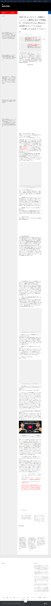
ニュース (14, 1)
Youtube (28, 599)
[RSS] (15, 12)
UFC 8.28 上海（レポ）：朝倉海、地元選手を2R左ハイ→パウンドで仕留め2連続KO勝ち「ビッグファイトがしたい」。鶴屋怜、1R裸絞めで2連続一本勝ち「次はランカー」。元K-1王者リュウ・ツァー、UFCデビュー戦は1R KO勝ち (9, 80)
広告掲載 (34, 1)
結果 (11, 1)
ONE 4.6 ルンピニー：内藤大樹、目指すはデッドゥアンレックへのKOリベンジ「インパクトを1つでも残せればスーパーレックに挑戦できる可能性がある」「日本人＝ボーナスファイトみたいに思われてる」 (31, 488)
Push (8, 1)
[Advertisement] (31, 6)
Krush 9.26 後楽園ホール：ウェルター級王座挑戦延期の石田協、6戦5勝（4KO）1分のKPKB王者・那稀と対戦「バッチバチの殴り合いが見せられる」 (9, 57)
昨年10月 (25, 148)
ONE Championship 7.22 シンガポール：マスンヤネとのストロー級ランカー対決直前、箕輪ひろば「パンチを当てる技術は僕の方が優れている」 (41, 541)
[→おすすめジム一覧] (33, 37)
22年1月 (24, 146)
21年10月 (30, 145)
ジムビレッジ (29, 1)
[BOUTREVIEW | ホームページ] (6, 6)
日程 (23, 1)
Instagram (45, 1)
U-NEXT (31, 59)
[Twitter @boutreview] (12, 12)
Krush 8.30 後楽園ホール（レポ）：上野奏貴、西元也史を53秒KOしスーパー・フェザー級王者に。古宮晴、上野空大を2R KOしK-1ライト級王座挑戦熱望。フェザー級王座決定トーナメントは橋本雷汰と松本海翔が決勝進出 (41, 567)
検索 (5, 1)
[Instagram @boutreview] (13, 12)
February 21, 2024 (24, 482)
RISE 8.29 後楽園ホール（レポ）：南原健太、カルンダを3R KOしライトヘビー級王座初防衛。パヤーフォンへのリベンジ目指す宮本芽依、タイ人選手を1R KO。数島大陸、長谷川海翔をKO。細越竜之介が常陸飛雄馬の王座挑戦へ (9, 122)
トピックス (20, 1)
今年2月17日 (21, 149)
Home (2, 1)
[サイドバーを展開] (49, 12)
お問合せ (39, 1)
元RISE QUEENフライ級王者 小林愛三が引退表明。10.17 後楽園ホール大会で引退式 (9, 101)
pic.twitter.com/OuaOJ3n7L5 (34, 479)
